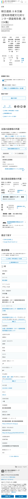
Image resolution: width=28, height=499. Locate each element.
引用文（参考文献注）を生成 (11, 110)
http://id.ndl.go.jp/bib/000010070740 (13, 433)
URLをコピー (9, 107)
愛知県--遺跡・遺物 (7, 377)
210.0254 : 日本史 (7, 388)
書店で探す (14, 98)
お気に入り (5, 107)
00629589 (8, 379)
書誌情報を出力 (8, 113)
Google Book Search (10, 242)
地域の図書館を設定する (14, 148)
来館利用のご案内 (20, 191)
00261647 (21, 319)
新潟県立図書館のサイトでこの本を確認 (14, 169)
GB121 (4, 395)
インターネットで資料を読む (8, 477)
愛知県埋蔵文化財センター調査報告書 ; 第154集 (14, 310)
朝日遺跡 (4, 280)
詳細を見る (22, 60)
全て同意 (21, 496)
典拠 (13, 321)
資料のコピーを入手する (7, 479)
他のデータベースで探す (10, 116)
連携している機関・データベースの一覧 (14, 136)
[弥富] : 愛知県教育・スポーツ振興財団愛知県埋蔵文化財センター (13, 329)
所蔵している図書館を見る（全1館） (14, 88)
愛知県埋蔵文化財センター (9, 317)
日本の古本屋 (7, 239)
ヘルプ (15, 145)
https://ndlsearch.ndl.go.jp (10, 424)
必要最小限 (7, 496)
